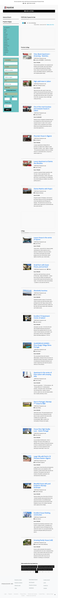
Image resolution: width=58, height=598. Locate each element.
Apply (8, 109)
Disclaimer (16, 594)
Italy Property (31, 582)
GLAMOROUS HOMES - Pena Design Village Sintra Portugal (42, 345)
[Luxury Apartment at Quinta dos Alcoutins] (27, 163)
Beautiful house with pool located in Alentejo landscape (42, 485)
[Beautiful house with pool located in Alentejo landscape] (27, 485)
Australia (6, 49)
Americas (6, 52)
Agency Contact (50, 594)
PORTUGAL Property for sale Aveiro (45, 569)
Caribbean (6, 50)
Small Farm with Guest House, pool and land (41, 266)
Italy (5, 32)
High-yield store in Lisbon (42, 81)
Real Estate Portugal (33, 579)
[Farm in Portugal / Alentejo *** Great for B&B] (27, 403)
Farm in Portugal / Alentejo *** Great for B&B (43, 403)
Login (45, 582)
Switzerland (6, 39)
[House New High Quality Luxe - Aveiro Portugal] (27, 431)
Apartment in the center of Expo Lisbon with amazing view (43, 374)
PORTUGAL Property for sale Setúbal (46, 566)
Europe (5, 47)
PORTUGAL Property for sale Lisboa (29, 566)
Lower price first (43, 24)
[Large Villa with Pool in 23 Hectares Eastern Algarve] (27, 458)
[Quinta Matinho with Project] (27, 190)
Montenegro (6, 45)
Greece (5, 35)
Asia (5, 54)
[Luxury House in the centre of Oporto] (27, 239)
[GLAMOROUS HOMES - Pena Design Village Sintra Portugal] (27, 345)
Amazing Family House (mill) (43, 540)
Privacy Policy (23, 594)
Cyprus (5, 37)
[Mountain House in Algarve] (27, 138)
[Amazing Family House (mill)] (27, 542)
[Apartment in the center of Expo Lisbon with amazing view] (27, 374)
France (5, 30)
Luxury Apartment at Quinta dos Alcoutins (43, 162)
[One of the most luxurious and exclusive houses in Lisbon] (27, 108)
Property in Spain (18, 579)
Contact (23, 595)
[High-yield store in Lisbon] (27, 83)
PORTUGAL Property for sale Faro (29, 569)
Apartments (31, 587)
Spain (5, 29)
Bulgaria (6, 44)
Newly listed (36, 24)
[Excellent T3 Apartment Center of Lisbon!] (27, 318)
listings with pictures (11, 90)
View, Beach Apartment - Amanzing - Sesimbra (42, 55)
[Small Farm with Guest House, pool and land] (27, 266)
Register (10, 594)
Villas (16, 588)
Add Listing (30, 11)
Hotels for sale (17, 585)
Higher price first (50, 24)
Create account (47, 579)
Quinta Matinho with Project (43, 189)
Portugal (6, 34)
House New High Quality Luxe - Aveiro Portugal (42, 430)
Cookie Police (42, 594)
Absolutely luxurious (40, 290)
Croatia (5, 40)
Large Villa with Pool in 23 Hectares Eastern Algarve (42, 457)
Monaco (5, 42)
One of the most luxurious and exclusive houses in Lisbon (42, 108)
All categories (7, 27)
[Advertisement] (38, 37)
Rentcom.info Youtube (32, 594)
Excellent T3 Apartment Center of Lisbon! (42, 317)
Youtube (45, 588)
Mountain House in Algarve (43, 136)
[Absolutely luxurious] (27, 292)
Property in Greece (18, 582)
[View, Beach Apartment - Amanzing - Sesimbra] (27, 56)
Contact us (46, 585)
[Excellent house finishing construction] (27, 514)
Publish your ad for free (31, 595)
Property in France (33, 585)
